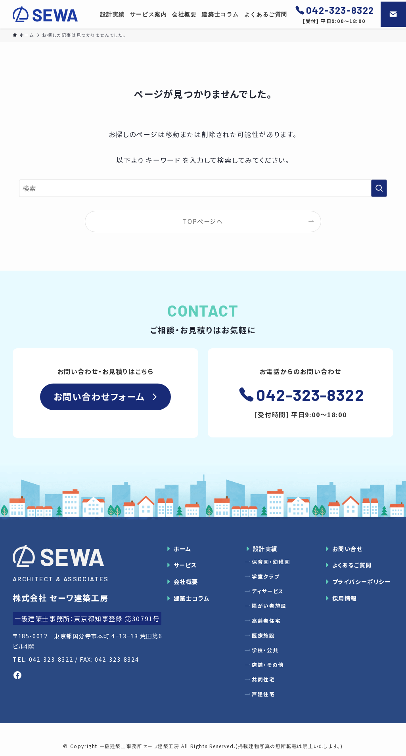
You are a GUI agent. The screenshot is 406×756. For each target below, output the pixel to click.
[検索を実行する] (379, 188)
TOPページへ (203, 221)
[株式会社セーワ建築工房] (45, 14)
